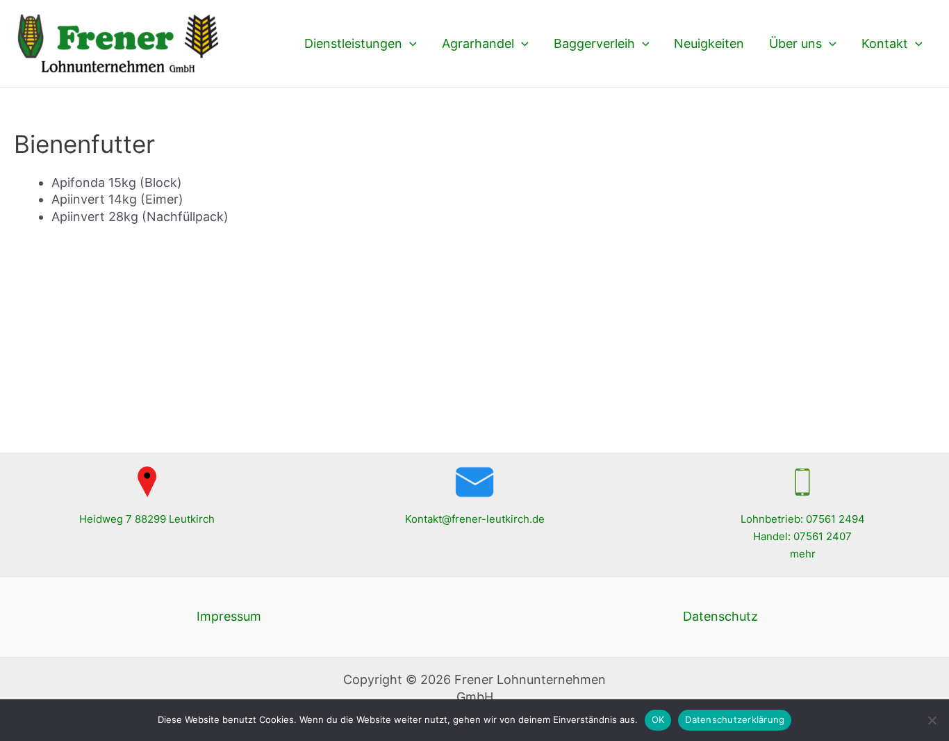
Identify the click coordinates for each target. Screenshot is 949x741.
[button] (409, 44)
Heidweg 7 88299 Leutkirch (147, 519)
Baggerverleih (594, 43)
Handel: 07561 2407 (802, 536)
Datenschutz (720, 616)
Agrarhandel (478, 43)
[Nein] (932, 720)
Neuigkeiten (709, 43)
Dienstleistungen (353, 43)
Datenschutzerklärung (734, 719)
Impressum (229, 616)
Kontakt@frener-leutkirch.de (475, 519)
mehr (803, 553)
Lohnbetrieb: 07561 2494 (803, 519)
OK (658, 719)
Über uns (795, 43)
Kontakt (884, 43)
